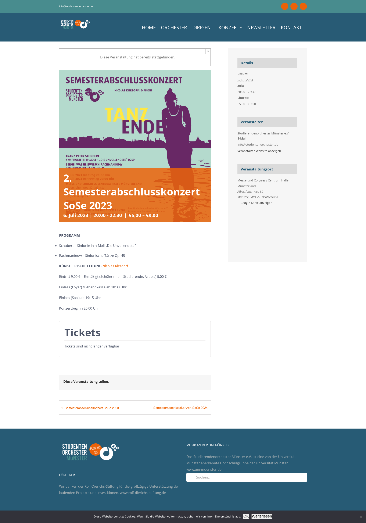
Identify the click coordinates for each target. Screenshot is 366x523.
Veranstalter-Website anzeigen (259, 151)
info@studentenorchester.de (76, 6)
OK (246, 516)
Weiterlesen (262, 516)
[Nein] (361, 517)
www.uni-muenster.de (204, 469)
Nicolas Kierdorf (115, 266)
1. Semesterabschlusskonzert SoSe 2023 (90, 407)
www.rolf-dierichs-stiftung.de (143, 492)
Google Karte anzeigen (256, 203)
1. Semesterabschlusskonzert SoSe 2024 (179, 407)
